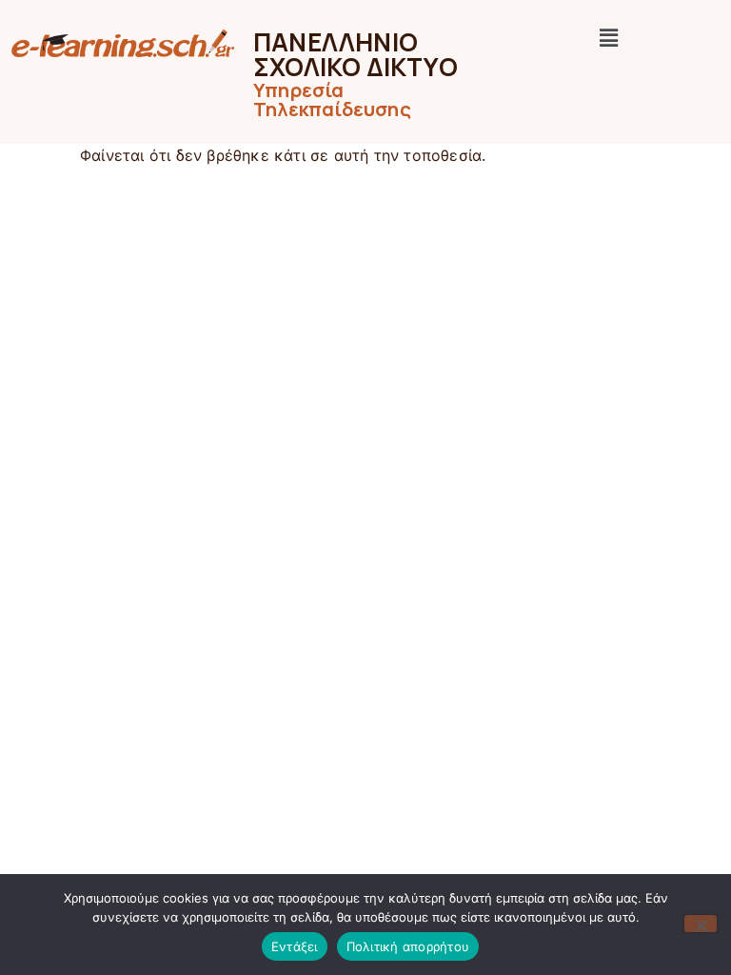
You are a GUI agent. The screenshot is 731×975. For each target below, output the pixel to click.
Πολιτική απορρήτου (408, 946)
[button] (609, 37)
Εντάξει (294, 946)
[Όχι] (700, 923)
